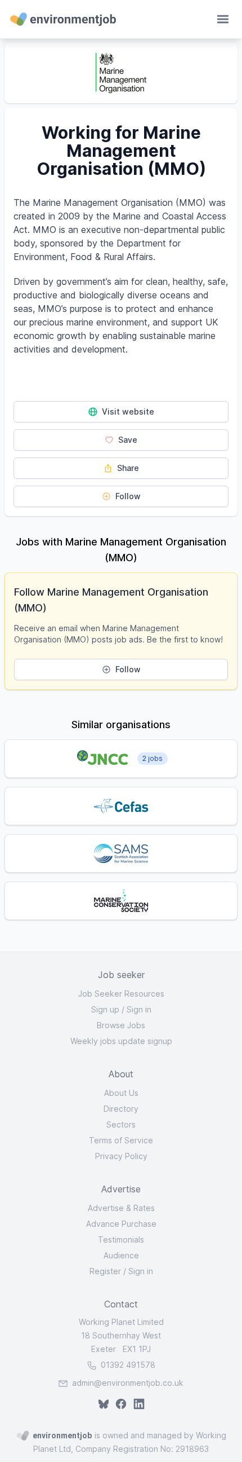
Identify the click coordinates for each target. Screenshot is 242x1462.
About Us (121, 1093)
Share (127, 468)
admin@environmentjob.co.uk (127, 1383)
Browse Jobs (121, 1025)
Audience (121, 1255)
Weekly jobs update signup (121, 1041)
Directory (121, 1108)
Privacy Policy (121, 1156)
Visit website (127, 411)
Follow (127, 496)
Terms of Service (121, 1140)
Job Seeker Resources (121, 993)
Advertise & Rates (121, 1208)
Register (105, 1271)
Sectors (121, 1124)
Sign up (105, 1009)
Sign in (139, 1009)
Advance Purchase (121, 1223)
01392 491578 (126, 1364)
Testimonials (121, 1239)
